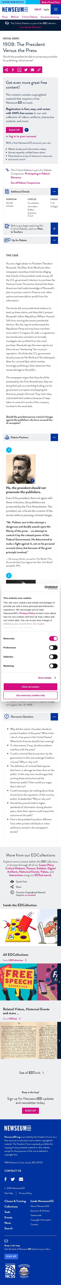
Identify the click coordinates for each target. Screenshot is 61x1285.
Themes (30, 868)
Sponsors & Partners (40, 1210)
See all (13, 960)
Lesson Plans (46, 865)
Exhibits (41, 868)
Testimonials (36, 1215)
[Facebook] (5, 1179)
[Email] (21, 1180)
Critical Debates (30, 17)
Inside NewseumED (42, 1201)
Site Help (8, 1193)
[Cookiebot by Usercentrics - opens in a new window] (45, 588)
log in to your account (22, 136)
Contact (34, 1224)
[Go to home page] (15, 10)
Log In (46, 9)
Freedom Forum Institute (13, 2)
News (7, 1223)
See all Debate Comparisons (25, 182)
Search (8, 1228)
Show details (45, 678)
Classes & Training (15, 1201)
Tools (15, 17)
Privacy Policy (27, 613)
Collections (11, 1206)
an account (30, 895)
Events (8, 1217)
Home (5, 17)
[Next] (59, 927)
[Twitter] (13, 1180)
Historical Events (29, 871)
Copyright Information (40, 1220)
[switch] (53, 647)
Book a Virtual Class (50, 2)
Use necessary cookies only (30, 695)
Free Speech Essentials (30, 27)
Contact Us (12, 1171)
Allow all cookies (30, 686)
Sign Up (37, 9)
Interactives (16, 875)
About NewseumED (39, 1206)
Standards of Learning (50, 17)
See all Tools (29, 1072)
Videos (44, 871)
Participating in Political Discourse (30, 175)
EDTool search (42, 875)
